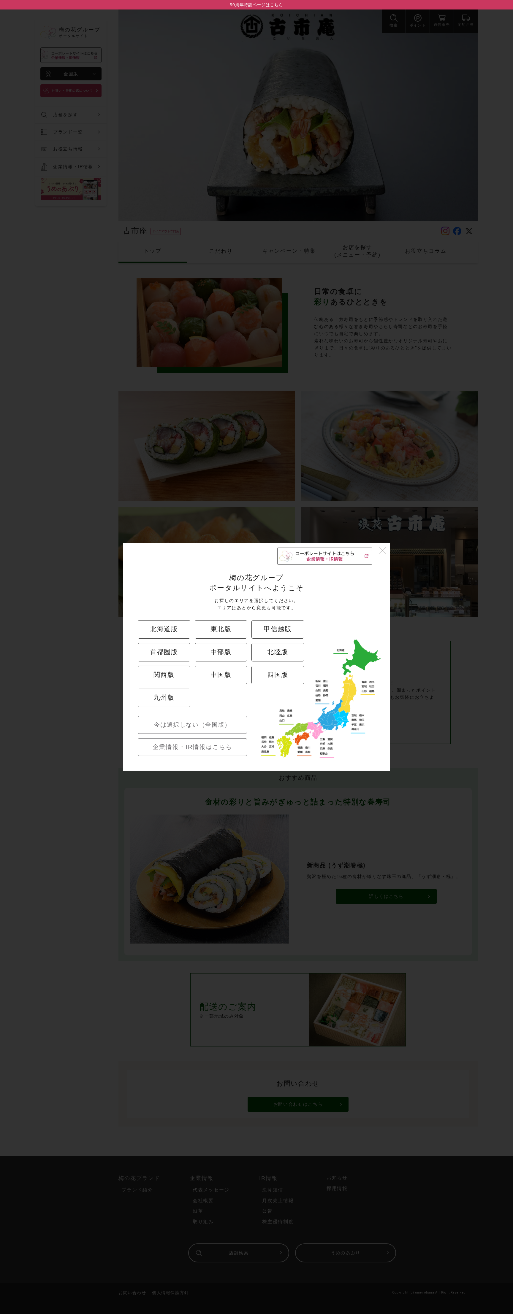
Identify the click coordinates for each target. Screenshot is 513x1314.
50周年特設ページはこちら (256, 4)
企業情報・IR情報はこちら (192, 747)
